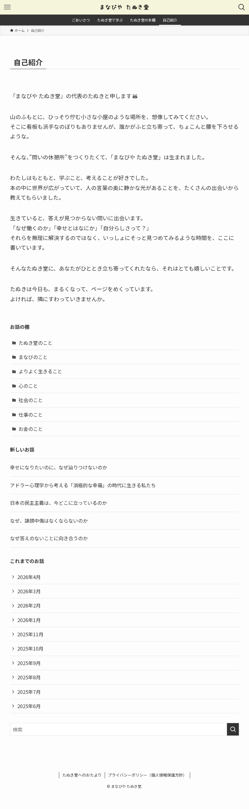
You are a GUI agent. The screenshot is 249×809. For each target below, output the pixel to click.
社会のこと (31, 400)
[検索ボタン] (241, 7)
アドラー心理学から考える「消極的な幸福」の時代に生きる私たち (83, 485)
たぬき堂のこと (36, 342)
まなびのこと (33, 357)
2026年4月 (29, 577)
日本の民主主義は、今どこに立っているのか (58, 502)
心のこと (28, 385)
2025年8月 (29, 677)
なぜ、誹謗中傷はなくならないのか (49, 520)
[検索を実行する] (233, 729)
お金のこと (31, 428)
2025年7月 (29, 691)
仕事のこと (31, 414)
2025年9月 (29, 663)
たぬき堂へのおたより (82, 775)
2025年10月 (30, 648)
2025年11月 (30, 634)
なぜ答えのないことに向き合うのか (49, 538)
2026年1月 (29, 620)
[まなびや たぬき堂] (124, 7)
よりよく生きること (40, 371)
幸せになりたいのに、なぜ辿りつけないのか (58, 467)
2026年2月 (29, 605)
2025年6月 (29, 706)
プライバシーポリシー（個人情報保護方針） (147, 775)
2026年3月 (29, 591)
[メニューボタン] (7, 7)
